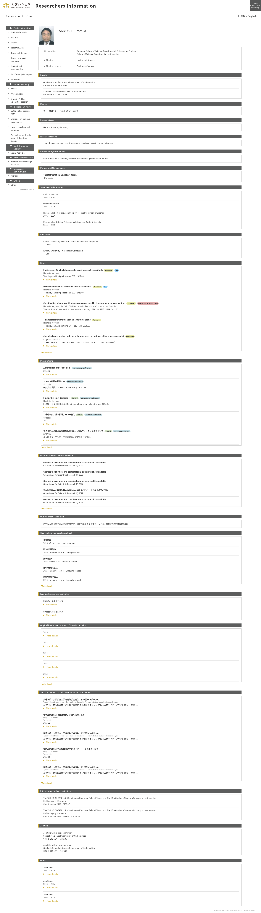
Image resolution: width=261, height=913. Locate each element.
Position (14, 37)
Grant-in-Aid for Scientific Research (19, 100)
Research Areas (17, 47)
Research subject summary (18, 59)
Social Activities (18, 152)
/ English (251, 16)
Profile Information (19, 32)
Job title (14, 175)
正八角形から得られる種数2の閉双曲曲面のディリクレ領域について (73, 431)
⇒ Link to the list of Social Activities (73, 692)
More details (51, 279)
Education (15, 79)
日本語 (242, 16)
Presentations (17, 93)
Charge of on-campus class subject (20, 120)
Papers (14, 88)
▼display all (47, 352)
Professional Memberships (17, 68)
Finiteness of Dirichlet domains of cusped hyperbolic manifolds (73, 270)
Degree (14, 42)
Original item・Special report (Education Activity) (21, 138)
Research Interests (19, 53)
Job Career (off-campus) (21, 74)
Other (13, 184)
